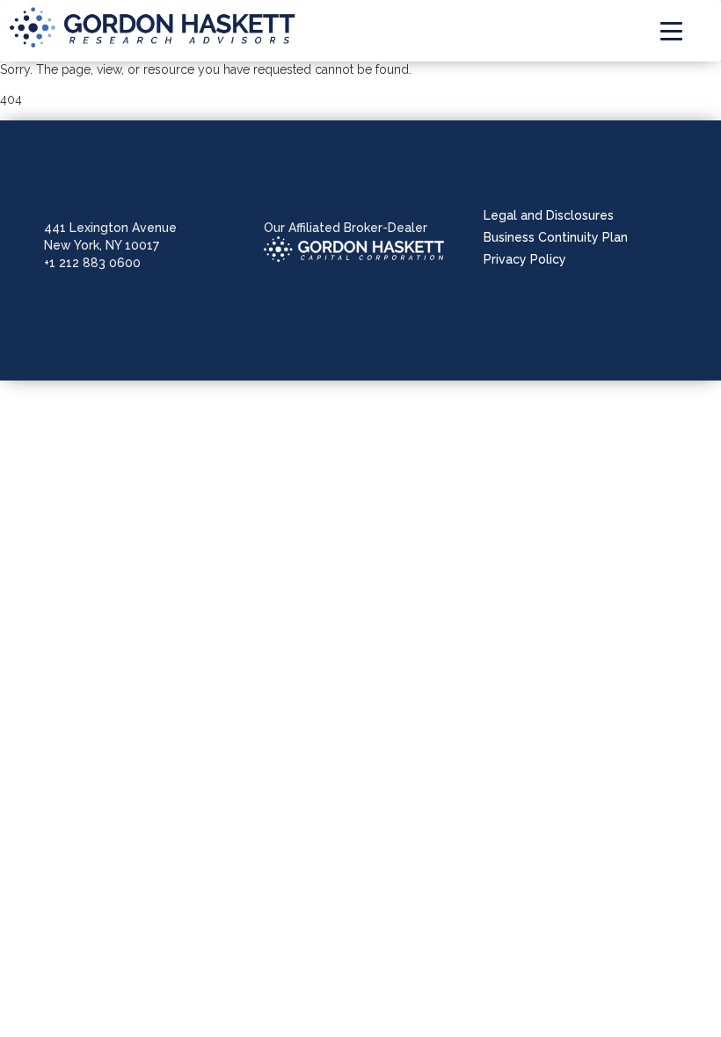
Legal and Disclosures (549, 215)
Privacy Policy (525, 259)
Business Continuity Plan (556, 237)
